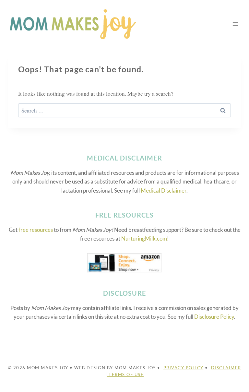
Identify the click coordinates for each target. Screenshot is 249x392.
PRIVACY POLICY (183, 367)
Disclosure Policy (214, 316)
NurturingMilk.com (144, 238)
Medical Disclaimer (163, 190)
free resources (35, 229)
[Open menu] (235, 24)
